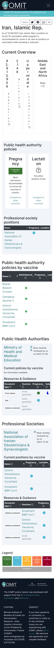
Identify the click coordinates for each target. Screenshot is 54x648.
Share (25, 22)
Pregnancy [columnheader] (39, 385)
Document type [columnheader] (13, 385)
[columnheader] (16, 227)
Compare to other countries (15, 200)
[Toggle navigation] (48, 5)
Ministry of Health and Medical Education (13, 353)
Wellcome (24, 598)
